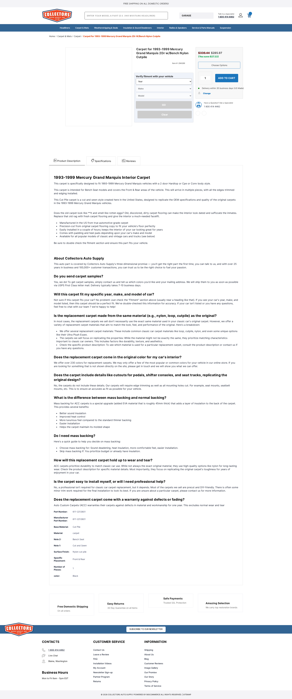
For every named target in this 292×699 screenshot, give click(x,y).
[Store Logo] (19, 629)
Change (207, 93)
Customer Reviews (153, 663)
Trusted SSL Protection (174, 602)
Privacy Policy (151, 681)
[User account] (240, 15)
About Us (149, 654)
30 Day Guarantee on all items (122, 608)
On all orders (63, 610)
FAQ (95, 659)
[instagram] (207, 642)
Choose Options (219, 65)
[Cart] (249, 15)
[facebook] (198, 113)
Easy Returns (115, 603)
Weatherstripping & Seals (106, 28)
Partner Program (101, 676)
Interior (160, 28)
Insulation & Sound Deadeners (137, 28)
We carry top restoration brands (221, 607)
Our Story (149, 676)
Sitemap (187, 694)
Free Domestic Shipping (72, 606)
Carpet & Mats (82, 28)
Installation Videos (102, 663)
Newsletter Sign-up (103, 672)
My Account (99, 668)
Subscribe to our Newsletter (146, 629)
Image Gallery (151, 668)
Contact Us (98, 650)
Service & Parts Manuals (203, 28)
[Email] (204, 113)
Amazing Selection (218, 603)
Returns (97, 681)
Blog (146, 659)
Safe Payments (173, 598)
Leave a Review (101, 654)
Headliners (65, 28)
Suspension (225, 28)
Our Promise (150, 672)
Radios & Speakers (178, 28)
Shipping (148, 650)
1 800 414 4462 (212, 106)
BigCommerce (153, 694)
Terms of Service (152, 686)
